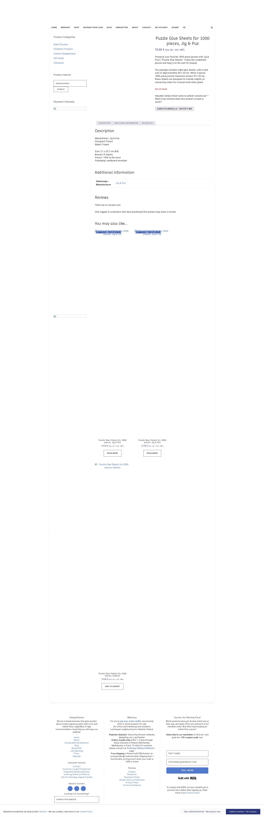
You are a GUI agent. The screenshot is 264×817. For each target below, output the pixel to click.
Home (76, 737)
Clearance (59, 63)
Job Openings (76, 751)
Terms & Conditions (132, 785)
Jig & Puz (121, 183)
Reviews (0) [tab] (147, 123)
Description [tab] (105, 123)
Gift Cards (59, 58)
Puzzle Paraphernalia (64, 53)
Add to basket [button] (112, 686)
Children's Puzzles (63, 49)
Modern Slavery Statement (132, 780)
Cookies (132, 772)
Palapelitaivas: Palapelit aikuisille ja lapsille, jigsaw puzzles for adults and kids (132, 12)
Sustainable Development (77, 743)
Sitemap (77, 756)
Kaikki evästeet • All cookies (243, 812)
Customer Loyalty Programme (77, 769)
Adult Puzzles (61, 44)
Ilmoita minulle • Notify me (174, 108)
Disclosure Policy (132, 777)
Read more (112, 453)
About (77, 740)
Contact (76, 766)
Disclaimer (132, 774)
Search (61, 89)
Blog (77, 745)
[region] (132, 811)
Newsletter (77, 748)
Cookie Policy (86, 812)
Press (76, 753)
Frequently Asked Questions (77, 772)
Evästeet (42, 812)
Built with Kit (187, 778)
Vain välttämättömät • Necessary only (202, 812)
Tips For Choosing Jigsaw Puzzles (77, 777)
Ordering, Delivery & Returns (77, 774)
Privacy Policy (132, 782)
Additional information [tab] (126, 123)
